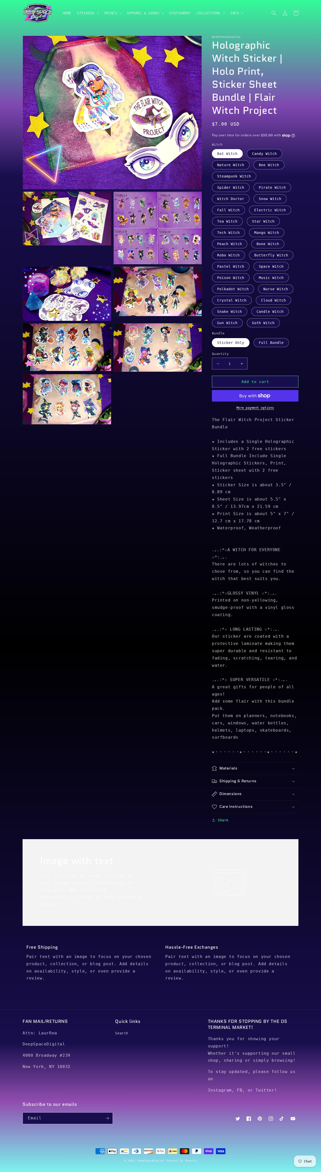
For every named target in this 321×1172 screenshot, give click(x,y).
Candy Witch (264, 154)
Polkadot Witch (233, 289)
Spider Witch (230, 187)
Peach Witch (229, 244)
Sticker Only (230, 343)
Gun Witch (227, 323)
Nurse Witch (275, 289)
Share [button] (223, 820)
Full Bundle (271, 343)
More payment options (255, 408)
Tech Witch (228, 233)
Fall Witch (228, 210)
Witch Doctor (230, 199)
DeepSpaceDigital (151, 1160)
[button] (87, 13)
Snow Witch (270, 199)
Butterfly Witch (271, 255)
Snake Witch (229, 312)
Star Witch (263, 221)
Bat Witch (227, 154)
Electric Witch (270, 210)
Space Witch (271, 266)
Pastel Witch (230, 266)
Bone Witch (268, 244)
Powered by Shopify (182, 1160)
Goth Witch (263, 323)
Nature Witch (230, 165)
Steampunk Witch (234, 176)
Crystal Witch (232, 300)
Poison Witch (230, 278)
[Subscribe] (107, 1118)
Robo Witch (228, 255)
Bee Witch (269, 165)
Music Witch (271, 278)
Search (121, 1033)
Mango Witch (266, 233)
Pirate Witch (272, 187)
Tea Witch (227, 221)
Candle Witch (270, 312)
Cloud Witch (273, 300)
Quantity (220, 354)
